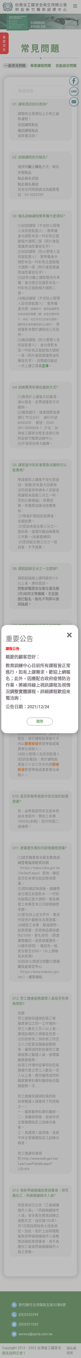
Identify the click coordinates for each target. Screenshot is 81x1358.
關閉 (39, 721)
